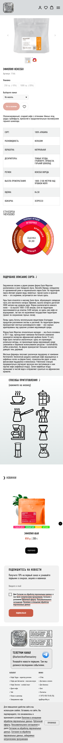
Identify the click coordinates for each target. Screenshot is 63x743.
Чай (12, 692)
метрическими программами (32, 597)
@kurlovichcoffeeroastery (24, 656)
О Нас (42, 677)
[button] (40, 7)
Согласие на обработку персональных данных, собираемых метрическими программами (19, 735)
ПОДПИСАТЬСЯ (21, 613)
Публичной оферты (29, 599)
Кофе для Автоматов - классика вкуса (23, 681)
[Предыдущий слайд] (8, 35)
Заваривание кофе (17, 700)
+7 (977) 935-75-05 (45, 696)
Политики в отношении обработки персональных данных (31, 603)
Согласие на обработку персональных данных (34, 594)
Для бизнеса (44, 685)
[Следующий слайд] (55, 35)
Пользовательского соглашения (24, 724)
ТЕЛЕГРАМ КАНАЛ (22, 653)
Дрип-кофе (14, 689)
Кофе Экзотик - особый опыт (20, 685)
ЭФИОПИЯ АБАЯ (31, 533)
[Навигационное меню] (58, 8)
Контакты (43, 692)
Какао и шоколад (16, 696)
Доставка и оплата (46, 681)
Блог (41, 689)
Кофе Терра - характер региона (21, 677)
